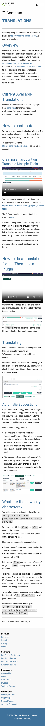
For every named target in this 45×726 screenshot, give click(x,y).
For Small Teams (8, 658)
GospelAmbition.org (22, 718)
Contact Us (6, 673)
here (12, 217)
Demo (3, 646)
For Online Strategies (10, 655)
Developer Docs (8, 694)
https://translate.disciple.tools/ (23, 36)
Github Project (7, 701)
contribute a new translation (29, 66)
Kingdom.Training (8, 665)
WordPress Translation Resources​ (17, 63)
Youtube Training (8, 686)
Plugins (4, 683)
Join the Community (9, 704)
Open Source (6, 698)
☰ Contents (12, 13)
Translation (11, 108)
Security (4, 640)
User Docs (5, 680)
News (3, 676)
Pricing (4, 643)
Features (5, 637)
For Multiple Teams (9, 661)
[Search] (38, 5)
